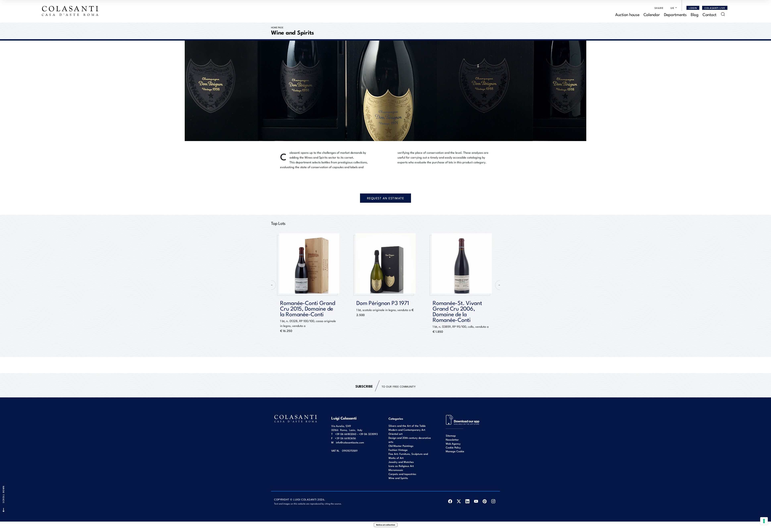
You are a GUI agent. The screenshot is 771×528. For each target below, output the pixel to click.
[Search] (722, 14)
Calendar (652, 14)
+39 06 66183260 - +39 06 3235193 (356, 434)
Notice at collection (385, 525)
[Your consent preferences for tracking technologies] (764, 521)
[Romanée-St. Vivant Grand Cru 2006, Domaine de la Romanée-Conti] (385, 263)
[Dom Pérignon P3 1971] (309, 263)
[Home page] (70, 10)
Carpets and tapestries (402, 474)
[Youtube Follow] (476, 501)
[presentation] (271, 285)
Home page (277, 27)
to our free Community (385, 386)
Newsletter (452, 439)
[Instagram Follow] (493, 501)
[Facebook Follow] (450, 501)
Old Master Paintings (401, 446)
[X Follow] (458, 501)
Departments (675, 14)
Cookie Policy (453, 447)
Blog (695, 14)
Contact (709, 14)
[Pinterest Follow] (484, 501)
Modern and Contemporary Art (407, 430)
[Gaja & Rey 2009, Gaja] (462, 263)
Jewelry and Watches (401, 462)
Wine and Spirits (398, 478)
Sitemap (451, 435)
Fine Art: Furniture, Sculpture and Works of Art (408, 456)
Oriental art (396, 434)
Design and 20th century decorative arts (410, 440)
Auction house (627, 14)
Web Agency (453, 443)
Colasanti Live (715, 7)
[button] (673, 7)
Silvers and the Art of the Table (407, 426)
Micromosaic (396, 470)
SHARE (659, 7)
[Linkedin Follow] (467, 501)
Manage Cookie (455, 451)
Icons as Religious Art (401, 466)
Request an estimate (385, 198)
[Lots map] (463, 419)
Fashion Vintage (398, 450)
